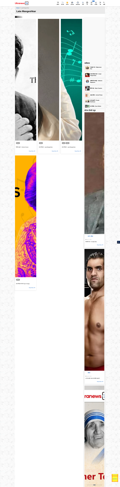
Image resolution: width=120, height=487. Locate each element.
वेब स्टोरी (62, 4)
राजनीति (96, 4)
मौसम (83, 4)
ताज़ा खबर (72, 4)
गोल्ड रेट (67, 4)
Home (17, 7)
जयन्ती (64, 143)
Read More (31, 151)
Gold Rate (112, 476)
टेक (87, 4)
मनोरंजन (18, 279)
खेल (100, 4)
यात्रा (91, 4)
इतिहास (58, 4)
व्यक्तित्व (18, 143)
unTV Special (117, 478)
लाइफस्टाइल (78, 4)
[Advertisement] (94, 39)
